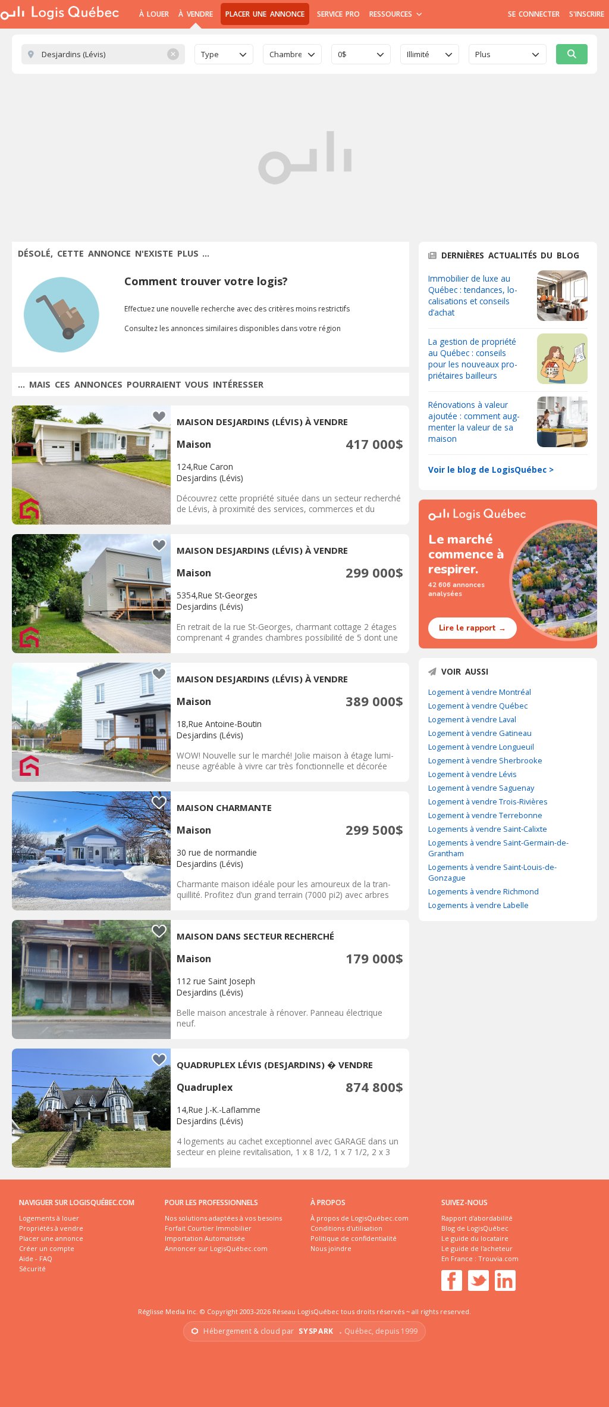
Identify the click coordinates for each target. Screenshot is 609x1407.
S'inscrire (586, 14)
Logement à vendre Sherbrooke (485, 760)
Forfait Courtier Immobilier (208, 1228)
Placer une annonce (264, 14)
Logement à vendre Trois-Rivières (488, 801)
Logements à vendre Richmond (483, 891)
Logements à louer (49, 1217)
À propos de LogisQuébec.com (359, 1217)
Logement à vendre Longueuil (481, 746)
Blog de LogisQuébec (474, 1228)
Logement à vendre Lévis (472, 774)
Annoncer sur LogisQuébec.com (216, 1248)
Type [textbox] (210, 54)
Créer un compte (46, 1248)
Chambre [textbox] (285, 54)
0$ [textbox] (342, 54)
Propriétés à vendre (51, 1228)
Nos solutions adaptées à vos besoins (223, 1217)
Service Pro (338, 14)
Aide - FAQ (35, 1258)
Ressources (392, 14)
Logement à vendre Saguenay (481, 787)
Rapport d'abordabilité (477, 1217)
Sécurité (32, 1268)
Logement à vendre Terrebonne (485, 815)
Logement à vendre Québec (478, 705)
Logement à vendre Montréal (479, 692)
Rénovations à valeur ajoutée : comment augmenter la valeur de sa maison (474, 421)
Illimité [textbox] (418, 54)
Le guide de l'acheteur (477, 1248)
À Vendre (195, 14)
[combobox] (223, 54)
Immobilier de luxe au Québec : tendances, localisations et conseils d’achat (472, 295)
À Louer (154, 14)
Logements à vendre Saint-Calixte (487, 828)
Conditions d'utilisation (346, 1228)
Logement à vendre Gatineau (480, 733)
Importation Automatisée (205, 1238)
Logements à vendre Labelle (478, 905)
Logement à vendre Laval (472, 719)
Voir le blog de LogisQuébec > (491, 469)
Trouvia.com (498, 1258)
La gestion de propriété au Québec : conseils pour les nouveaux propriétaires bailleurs (472, 358)
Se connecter (534, 14)
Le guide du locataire (474, 1238)
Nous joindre (330, 1248)
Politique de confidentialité (353, 1238)
